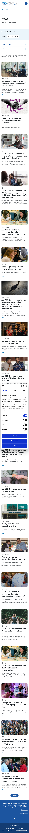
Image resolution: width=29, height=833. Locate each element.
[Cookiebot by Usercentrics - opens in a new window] (20, 386)
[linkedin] (14, 818)
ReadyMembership (21, 830)
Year (4, 49)
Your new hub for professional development (13, 558)
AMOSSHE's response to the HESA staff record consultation (13, 667)
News (2, 94)
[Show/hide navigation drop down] (26, 3)
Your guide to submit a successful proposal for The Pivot (13, 704)
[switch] (25, 420)
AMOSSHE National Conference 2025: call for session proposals (12, 778)
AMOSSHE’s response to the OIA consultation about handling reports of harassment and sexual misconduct (13, 304)
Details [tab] (14, 390)
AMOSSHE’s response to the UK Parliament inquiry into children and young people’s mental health (14, 193)
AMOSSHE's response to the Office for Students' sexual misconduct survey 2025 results (13, 453)
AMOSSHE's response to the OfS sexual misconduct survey (13, 630)
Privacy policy (24, 813)
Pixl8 (22, 828)
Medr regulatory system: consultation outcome (12, 267)
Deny (14, 445)
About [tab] (23, 390)
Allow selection (15, 440)
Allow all (14, 436)
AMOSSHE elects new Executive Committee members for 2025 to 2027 (13, 593)
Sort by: (3, 36)
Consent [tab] (5, 390)
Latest (6, 9)
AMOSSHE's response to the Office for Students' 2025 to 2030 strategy (13, 741)
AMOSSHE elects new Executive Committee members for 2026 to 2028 (13, 232)
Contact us (24, 810)
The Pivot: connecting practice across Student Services (11, 120)
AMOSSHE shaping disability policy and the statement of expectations (13, 83)
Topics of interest (9, 44)
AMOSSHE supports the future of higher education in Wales (13, 378)
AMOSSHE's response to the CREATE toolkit (13, 490)
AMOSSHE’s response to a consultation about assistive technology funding (14, 155)
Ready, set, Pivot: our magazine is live (10, 525)
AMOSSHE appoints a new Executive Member (12, 342)
